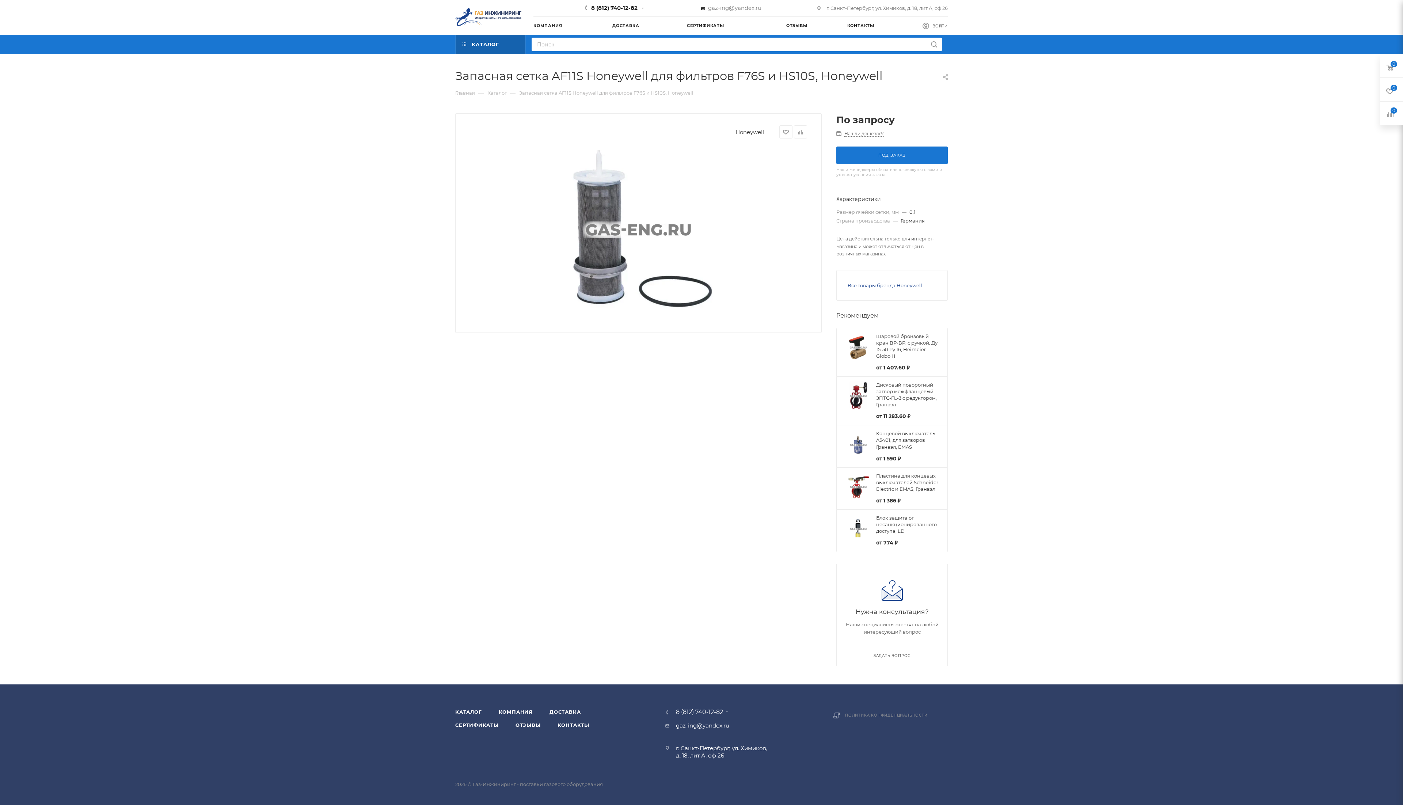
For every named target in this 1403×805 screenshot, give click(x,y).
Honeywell (749, 132)
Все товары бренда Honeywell (885, 285)
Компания (516, 712)
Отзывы (528, 725)
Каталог (468, 712)
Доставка (565, 712)
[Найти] (934, 44)
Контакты (573, 725)
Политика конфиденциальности (886, 715)
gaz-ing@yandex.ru (734, 7)
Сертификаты (477, 725)
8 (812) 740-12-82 (614, 7)
